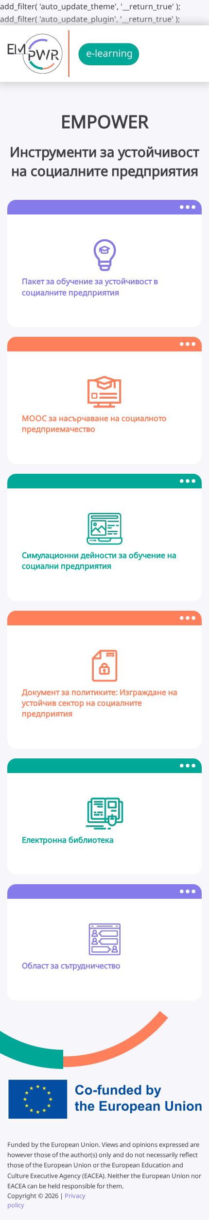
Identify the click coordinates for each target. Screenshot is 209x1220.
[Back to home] (73, 53)
